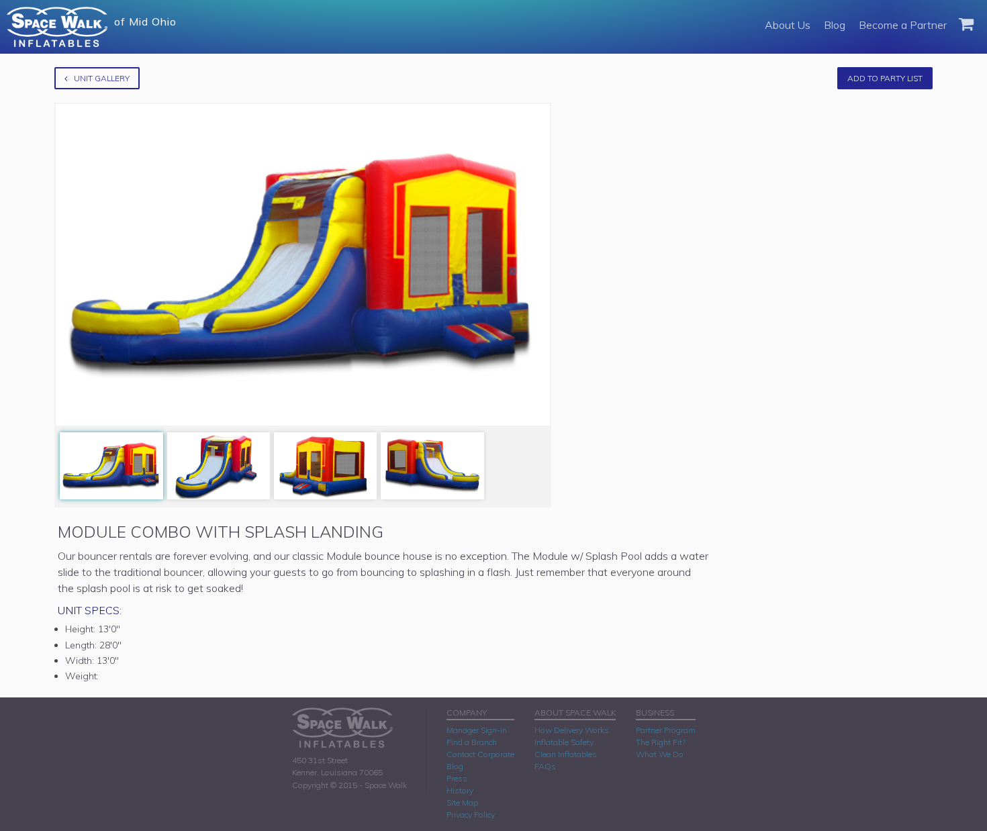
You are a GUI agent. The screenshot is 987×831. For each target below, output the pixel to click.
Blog (834, 25)
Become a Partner (903, 25)
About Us (787, 25)
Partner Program (666, 730)
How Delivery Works (571, 730)
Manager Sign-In (476, 730)
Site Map (462, 802)
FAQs (545, 766)
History (459, 790)
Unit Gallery (102, 78)
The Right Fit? (661, 742)
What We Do (660, 754)
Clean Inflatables (565, 754)
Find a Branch (471, 742)
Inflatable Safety (564, 742)
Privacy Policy (470, 815)
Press (456, 778)
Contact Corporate (480, 754)
